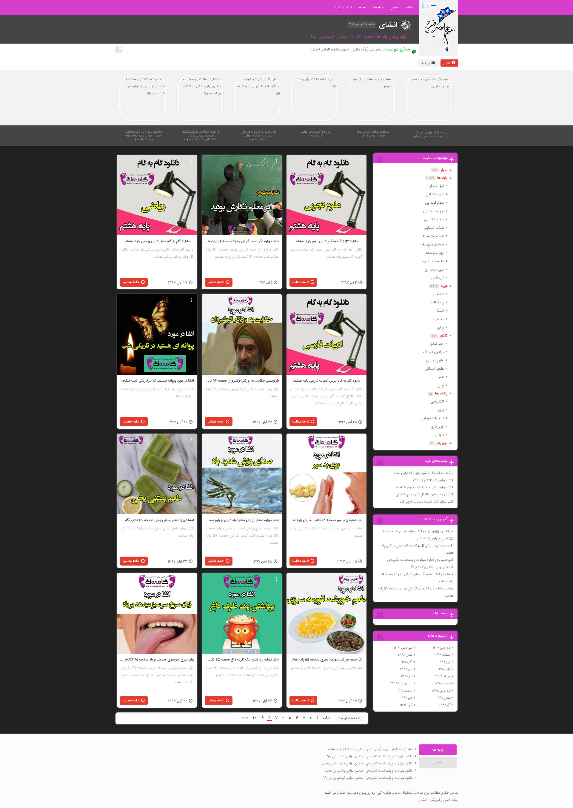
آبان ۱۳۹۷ (406, 705)
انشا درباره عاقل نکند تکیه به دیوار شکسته (424, 487)
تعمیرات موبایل (432, 418)
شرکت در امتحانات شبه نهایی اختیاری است (423, 473)
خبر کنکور (436, 343)
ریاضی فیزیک (433, 352)
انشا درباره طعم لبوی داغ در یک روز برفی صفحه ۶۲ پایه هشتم (370, 749)
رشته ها (441, 393)
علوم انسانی (434, 368)
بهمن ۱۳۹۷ (443, 698)
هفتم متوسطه (433, 236)
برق (441, 410)
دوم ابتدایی (435, 194)
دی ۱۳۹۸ (444, 662)
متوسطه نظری (433, 261)
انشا (440, 311)
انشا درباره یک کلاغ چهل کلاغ (433, 480)
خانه (409, 7)
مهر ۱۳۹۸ (406, 669)
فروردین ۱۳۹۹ (403, 648)
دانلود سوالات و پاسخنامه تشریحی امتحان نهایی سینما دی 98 (370, 756)
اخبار (394, 7)
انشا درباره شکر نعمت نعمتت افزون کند (426, 502)
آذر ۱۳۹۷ (445, 705)
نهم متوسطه (434, 253)
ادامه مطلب (300, 282)
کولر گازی (437, 426)
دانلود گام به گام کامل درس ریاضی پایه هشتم (157, 241)
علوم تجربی (435, 360)
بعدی (244, 718)
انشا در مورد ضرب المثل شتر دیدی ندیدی (424, 494)
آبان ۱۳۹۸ (444, 669)
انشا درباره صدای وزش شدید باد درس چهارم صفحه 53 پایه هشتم (242, 520)
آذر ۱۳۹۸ (406, 662)
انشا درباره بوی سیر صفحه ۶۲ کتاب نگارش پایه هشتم (326, 520)
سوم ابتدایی (434, 202)
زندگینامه (437, 302)
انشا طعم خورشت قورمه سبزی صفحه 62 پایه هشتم (326, 660)
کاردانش (437, 278)
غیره (362, 7)
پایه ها (378, 7)
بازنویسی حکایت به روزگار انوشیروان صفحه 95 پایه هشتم (242, 381)
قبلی (326, 718)
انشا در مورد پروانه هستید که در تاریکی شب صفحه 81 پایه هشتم (157, 381)
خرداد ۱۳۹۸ (443, 683)
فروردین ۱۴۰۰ (442, 648)
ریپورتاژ (442, 443)
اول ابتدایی (435, 186)
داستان (438, 294)
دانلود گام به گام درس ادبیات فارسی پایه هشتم (327, 381)
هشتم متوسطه (432, 244)
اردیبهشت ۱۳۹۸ (401, 683)
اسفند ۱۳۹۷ (404, 691)
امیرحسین (446, 560)
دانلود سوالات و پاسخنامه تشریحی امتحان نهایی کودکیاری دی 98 (367, 778)
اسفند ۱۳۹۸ (442, 655)
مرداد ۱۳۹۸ (443, 676)
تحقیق (439, 319)
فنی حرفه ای (434, 269)
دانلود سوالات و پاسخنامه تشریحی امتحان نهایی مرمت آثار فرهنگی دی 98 (367, 763)
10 (254, 718)
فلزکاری (438, 435)
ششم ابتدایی (433, 228)
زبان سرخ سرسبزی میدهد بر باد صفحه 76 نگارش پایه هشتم (157, 660)
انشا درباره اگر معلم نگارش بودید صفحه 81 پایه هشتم (242, 241)
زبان (441, 385)
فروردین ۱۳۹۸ (441, 691)
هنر (441, 377)
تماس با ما (343, 7)
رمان (440, 327)
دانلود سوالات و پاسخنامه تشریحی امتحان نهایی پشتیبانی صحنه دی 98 (367, 771)
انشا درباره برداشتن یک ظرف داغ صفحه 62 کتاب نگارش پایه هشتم (242, 660)
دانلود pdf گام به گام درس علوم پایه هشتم (326, 241)
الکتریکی (437, 401)
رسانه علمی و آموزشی (443, 800)
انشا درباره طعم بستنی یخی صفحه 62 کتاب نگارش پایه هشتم (157, 520)
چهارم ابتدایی (433, 211)
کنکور (444, 335)
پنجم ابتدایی (434, 219)
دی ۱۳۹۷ (406, 698)
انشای (423, 800)
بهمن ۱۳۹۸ (405, 655)
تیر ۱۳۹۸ (406, 676)
